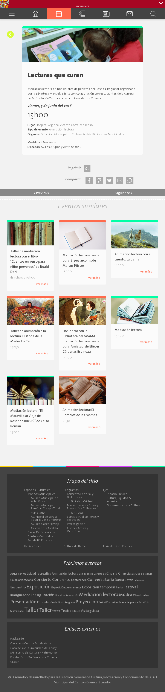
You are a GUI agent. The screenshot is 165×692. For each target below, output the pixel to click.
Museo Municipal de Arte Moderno (44, 500)
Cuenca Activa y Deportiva (77, 530)
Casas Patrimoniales (41, 532)
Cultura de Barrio (75, 546)
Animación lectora (61, 129)
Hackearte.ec (32, 546)
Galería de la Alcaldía (44, 528)
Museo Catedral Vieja (45, 524)
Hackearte (17, 638)
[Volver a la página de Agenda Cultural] (10, 34)
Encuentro (18, 587)
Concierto (43, 580)
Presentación (23, 602)
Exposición (38, 587)
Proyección (87, 602)
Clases (131, 574)
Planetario (38, 512)
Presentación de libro (50, 602)
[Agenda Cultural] (59, 13)
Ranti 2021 (77, 512)
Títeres (76, 611)
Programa (70, 602)
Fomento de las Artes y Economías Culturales (82, 507)
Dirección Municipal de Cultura (61, 134)
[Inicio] (35, 13)
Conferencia (79, 580)
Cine (122, 574)
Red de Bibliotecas (40, 540)
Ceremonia (100, 574)
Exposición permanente (66, 587)
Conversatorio (100, 580)
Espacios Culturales (37, 490)
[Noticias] (106, 13)
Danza (119, 580)
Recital (102, 603)
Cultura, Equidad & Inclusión (119, 500)
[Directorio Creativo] (82, 13)
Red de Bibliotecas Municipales (103, 134)
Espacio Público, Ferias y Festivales (83, 519)
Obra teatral (141, 595)
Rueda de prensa (128, 602)
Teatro (66, 611)
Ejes (105, 490)
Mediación (72, 595)
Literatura (60, 595)
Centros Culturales (40, 536)
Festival (130, 587)
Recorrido (112, 602)
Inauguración (20, 595)
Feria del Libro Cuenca (117, 546)
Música (125, 595)
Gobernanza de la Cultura (124, 505)
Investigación (76, 524)
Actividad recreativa (37, 574)
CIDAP (14, 662)
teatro (56, 611)
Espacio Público (117, 494)
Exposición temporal (98, 587)
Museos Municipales (41, 494)
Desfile (129, 580)
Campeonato (86, 574)
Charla (112, 574)
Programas (71, 490)
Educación (139, 580)
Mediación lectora (98, 594)
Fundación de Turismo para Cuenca (33, 657)
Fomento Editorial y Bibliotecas (80, 496)
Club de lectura (143, 574)
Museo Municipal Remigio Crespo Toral (45, 507)
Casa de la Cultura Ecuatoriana (30, 643)
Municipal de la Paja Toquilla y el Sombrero (46, 519)
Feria (119, 587)
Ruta (141, 602)
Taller (31, 610)
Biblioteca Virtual (81, 501)
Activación (16, 574)
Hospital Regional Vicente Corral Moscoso (64, 125)
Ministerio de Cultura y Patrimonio (33, 652)
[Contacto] (130, 13)
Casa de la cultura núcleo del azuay (33, 648)
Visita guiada (90, 611)
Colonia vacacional (22, 580)
